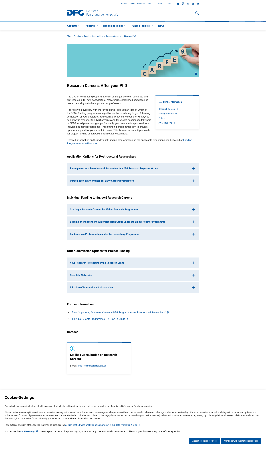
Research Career (167, 109)
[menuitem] (74, 26)
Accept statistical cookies (204, 441)
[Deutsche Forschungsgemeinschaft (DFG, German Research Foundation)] (92, 13)
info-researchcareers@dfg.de (92, 366)
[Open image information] (196, 74)
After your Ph (166, 123)
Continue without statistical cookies (241, 441)
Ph (161, 118)
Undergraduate (166, 113)
